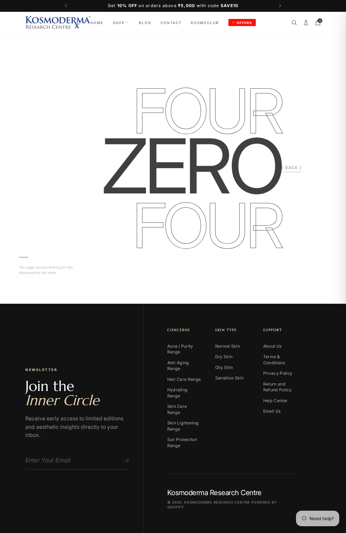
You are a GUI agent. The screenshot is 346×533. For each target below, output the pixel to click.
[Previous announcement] (66, 5)
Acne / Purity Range (180, 349)
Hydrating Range (177, 392)
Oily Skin (224, 367)
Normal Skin (227, 346)
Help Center (275, 400)
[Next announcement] (280, 5)
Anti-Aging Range (178, 365)
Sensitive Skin (229, 377)
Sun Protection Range (182, 442)
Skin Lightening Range (183, 426)
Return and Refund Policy (277, 387)
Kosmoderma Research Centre (217, 502)
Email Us (271, 411)
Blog (145, 23)
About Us (272, 346)
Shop (119, 23)
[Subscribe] (125, 460)
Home (97, 23)
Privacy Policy (277, 373)
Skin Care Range (177, 409)
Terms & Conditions (274, 359)
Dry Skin (223, 356)
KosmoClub (205, 23)
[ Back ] (291, 167)
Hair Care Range (184, 379)
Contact (170, 23)
